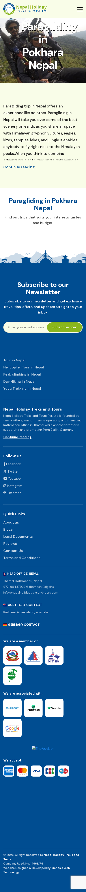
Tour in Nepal (14, 360)
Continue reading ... (20, 167)
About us (11, 522)
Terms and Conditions (21, 557)
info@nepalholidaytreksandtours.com (30, 592)
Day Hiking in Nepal (19, 381)
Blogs (8, 529)
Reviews (10, 543)
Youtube (14, 478)
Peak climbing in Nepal (22, 374)
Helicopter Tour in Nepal (23, 367)
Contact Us (13, 550)
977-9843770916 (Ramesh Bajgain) (28, 587)
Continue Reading (17, 437)
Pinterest (13, 493)
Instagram (14, 486)
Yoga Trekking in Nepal (22, 388)
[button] (80, 9)
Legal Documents (18, 536)
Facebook (13, 464)
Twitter (13, 471)
